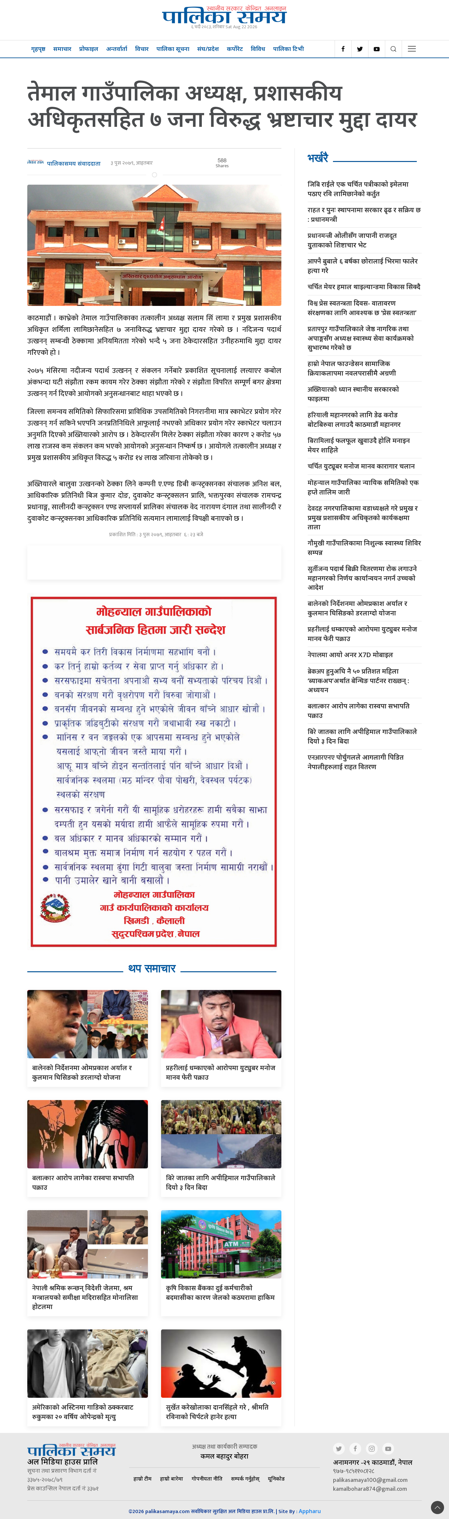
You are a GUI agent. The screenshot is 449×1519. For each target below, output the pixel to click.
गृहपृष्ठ (38, 49)
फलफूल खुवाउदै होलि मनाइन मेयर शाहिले (359, 445)
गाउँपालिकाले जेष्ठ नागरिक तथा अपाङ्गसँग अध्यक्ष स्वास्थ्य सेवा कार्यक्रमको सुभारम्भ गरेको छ (361, 338)
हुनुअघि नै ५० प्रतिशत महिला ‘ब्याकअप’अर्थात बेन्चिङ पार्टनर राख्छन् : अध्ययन (358, 680)
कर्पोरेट (235, 49)
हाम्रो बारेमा (171, 1478)
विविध (258, 49)
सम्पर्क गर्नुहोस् (245, 1478)
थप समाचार (152, 968)
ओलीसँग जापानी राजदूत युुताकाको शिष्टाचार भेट (352, 240)
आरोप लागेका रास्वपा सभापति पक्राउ (359, 711)
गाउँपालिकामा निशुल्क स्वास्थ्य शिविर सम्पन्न (364, 548)
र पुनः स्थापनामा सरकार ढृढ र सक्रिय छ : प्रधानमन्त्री (364, 214)
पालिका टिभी (288, 49)
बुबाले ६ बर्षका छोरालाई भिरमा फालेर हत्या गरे (363, 266)
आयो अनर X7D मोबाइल (350, 655)
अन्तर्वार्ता (116, 49)
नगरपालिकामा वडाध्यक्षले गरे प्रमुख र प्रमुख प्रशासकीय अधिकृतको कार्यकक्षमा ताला (363, 517)
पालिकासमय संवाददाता (74, 163)
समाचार (62, 49)
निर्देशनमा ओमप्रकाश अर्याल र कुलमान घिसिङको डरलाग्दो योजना (357, 608)
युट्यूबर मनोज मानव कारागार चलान (361, 466)
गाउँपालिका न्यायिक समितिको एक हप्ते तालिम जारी (363, 487)
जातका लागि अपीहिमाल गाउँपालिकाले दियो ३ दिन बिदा (362, 736)
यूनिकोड (276, 1478)
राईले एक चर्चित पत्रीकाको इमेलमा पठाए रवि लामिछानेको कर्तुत (358, 189)
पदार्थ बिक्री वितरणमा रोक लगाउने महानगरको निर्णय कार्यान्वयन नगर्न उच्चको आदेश (362, 578)
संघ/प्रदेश (208, 49)
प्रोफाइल (88, 49)
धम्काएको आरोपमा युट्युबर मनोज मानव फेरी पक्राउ (362, 634)
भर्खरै (318, 157)
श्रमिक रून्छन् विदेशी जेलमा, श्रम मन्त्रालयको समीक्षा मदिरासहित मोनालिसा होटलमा (85, 1297)
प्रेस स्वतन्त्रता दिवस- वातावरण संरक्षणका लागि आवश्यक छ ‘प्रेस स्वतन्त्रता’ (362, 308)
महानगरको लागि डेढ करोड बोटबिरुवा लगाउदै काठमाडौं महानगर (354, 419)
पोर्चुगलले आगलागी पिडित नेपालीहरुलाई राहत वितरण (356, 762)
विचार (142, 49)
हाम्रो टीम (142, 1478)
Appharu (310, 1511)
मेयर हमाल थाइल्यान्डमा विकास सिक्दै (364, 287)
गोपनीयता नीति (207, 1478)
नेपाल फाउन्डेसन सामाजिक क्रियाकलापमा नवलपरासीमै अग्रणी (352, 368)
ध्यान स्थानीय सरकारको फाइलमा (353, 394)
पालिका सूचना (172, 49)
